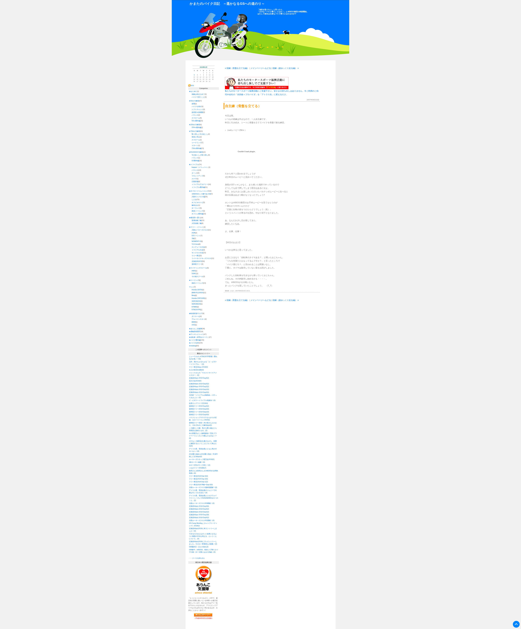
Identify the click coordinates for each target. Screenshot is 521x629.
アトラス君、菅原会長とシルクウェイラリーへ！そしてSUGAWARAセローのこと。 (203, 498)
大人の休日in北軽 (195, 370)
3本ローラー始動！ (196, 462)
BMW (194, 322)
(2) (208, 378)
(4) (207, 403)
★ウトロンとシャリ (196, 334)
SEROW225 (196, 304)
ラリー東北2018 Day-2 (197, 479)
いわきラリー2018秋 (196, 468)
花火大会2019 (194, 381)
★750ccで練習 (194, 131)
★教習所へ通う (194, 218)
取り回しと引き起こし (200, 134)
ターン (194, 173)
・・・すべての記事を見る (196, 558)
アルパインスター (198, 319)
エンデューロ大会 (198, 247)
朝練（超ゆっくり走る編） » (286, 68)
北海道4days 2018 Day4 (198, 506)
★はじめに (193, 91)
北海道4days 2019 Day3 (198, 384)
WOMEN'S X (196, 241)
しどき (194, 200)
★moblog (192, 346)
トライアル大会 (197, 250)
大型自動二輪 (196, 223)
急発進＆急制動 (197, 112)
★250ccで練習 (194, 125)
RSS (192, 85)
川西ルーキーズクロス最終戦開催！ (202, 487)
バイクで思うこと (198, 97)
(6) (208, 506)
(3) (207, 547)
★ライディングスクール (198, 268)
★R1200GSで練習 (196, 152)
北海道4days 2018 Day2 (198, 512)
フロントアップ (197, 176)
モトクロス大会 (197, 253)
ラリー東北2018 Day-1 (197, 482)
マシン (191, 287)
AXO (193, 325)
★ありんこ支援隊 (195, 329)
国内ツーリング (197, 283)
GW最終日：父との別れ (197, 547)
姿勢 (193, 104)
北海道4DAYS (197, 261)
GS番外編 (195, 161)
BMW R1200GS (197, 293)
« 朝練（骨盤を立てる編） (237, 68)
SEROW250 (196, 301)
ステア (194, 179)
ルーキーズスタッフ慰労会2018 (200, 459)
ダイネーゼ (196, 316)
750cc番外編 (196, 148)
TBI (193, 238)
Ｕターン (195, 145)
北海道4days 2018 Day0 (198, 517)
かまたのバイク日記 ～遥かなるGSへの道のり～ (227, 3)
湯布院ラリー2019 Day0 (198, 415)
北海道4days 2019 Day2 (198, 387)
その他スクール (197, 276)
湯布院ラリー (196, 264)
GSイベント (196, 236)
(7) (205, 468)
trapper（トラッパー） (200, 167)
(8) (208, 515)
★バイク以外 (194, 343)
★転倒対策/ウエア (195, 313)
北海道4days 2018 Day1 (198, 515)
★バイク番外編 (194, 340)
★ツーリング (194, 280)
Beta (193, 295)
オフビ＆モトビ (197, 202)
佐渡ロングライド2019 (197, 403)
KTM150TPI (196, 310)
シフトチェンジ (197, 109)
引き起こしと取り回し (200, 155)
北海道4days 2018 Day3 (198, 509)
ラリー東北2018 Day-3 (197, 476)
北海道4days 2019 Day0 (198, 392)
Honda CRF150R (198, 298)
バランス (195, 115)
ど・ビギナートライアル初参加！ (201, 400)
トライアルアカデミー (200, 184)
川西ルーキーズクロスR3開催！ (200, 503)
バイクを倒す (196, 107)
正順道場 (195, 182)
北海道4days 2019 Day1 (198, 389)
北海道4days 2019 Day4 (198, 378)
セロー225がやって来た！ (198, 465)
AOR (193, 233)
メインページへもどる (261, 68)
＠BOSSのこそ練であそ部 (201, 194)
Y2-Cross (195, 244)
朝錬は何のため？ (198, 94)
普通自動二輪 (196, 220)
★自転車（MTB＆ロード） (199, 337)
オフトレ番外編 (197, 214)
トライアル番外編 (198, 187)
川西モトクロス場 (198, 197)
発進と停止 (196, 137)
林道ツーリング (197, 211)
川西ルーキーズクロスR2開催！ (200, 520)
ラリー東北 (196, 256)
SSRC (194, 274)
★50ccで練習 (194, 101)
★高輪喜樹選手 (194, 331)
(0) (200, 359)
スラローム (196, 118)
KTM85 (194, 307)
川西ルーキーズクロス (200, 230)
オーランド (196, 208)
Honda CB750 (197, 290)
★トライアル (194, 164)
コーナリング (196, 143)
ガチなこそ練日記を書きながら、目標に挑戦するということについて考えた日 (203, 443)
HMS (193, 271)
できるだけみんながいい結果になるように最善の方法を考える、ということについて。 (203, 536)
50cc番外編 (196, 121)
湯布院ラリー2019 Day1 (198, 412)
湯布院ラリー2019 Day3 (198, 406)
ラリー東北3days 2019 (197, 367)
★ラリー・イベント (196, 227)
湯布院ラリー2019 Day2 (198, 409)
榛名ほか (195, 205)
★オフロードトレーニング (199, 191)
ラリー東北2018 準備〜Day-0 (200, 485)
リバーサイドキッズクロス (201, 258)
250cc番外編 (196, 127)
